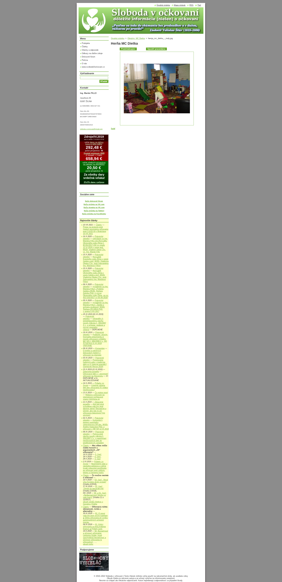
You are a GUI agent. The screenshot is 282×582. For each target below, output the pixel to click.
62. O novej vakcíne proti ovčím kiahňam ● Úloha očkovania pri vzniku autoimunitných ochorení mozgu (95, 517)
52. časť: (93, 487)
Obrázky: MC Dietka (136, 38)
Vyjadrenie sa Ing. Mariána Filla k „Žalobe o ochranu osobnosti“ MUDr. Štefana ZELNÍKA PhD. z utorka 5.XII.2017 (95, 307)
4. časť (98, 456)
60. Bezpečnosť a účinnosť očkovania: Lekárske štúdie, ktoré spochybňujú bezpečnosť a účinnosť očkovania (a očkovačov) (95, 536)
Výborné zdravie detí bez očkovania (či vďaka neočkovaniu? (95, 387)
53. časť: (95, 481)
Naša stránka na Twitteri (94, 211)
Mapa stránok (180, 5)
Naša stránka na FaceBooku (94, 214)
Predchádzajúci (128, 49)
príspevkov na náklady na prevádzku (94, 163)
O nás (84, 63)
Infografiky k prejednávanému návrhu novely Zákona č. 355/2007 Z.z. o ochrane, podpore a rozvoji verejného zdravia (94, 324)
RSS (191, 5)
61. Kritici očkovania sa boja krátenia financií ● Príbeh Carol (94, 526)
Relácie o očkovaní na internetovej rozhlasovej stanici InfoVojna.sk (93, 397)
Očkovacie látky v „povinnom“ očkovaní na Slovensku (95, 375)
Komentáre (100, 348)
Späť (113, 129)
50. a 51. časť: (94, 495)
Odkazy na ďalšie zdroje (92, 53)
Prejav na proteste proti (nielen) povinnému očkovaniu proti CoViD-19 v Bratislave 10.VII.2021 (95, 230)
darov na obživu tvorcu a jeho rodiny (94, 143)
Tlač (199, 5)
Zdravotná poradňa (91, 371)
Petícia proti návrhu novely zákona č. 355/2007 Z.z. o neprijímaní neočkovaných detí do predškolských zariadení (94, 438)
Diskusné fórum (88, 57)
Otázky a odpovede (90, 50)
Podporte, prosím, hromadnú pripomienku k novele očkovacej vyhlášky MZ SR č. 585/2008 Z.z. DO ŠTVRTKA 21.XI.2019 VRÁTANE (95, 340)
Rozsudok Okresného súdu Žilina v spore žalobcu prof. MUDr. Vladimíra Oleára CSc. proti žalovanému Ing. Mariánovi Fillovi (94, 276)
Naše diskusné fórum (94, 201)
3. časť (98, 459)
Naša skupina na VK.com (94, 208)
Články (85, 47)
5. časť (98, 454)
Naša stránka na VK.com (94, 204)
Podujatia (86, 43)
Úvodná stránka (117, 38)
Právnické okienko (88, 317)
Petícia (85, 60)
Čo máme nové (101, 392)
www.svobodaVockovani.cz (93, 67)
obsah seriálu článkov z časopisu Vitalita (93, 503)
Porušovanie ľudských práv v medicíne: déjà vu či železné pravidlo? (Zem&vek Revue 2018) (95, 363)
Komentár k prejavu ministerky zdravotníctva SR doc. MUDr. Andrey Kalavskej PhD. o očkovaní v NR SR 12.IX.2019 (96, 424)
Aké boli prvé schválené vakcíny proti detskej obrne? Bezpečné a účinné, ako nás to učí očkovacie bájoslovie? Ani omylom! (94, 409)
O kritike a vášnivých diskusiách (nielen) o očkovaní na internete (92, 352)
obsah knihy (88, 544)
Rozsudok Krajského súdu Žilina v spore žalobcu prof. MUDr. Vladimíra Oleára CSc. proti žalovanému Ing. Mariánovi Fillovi (96, 261)
